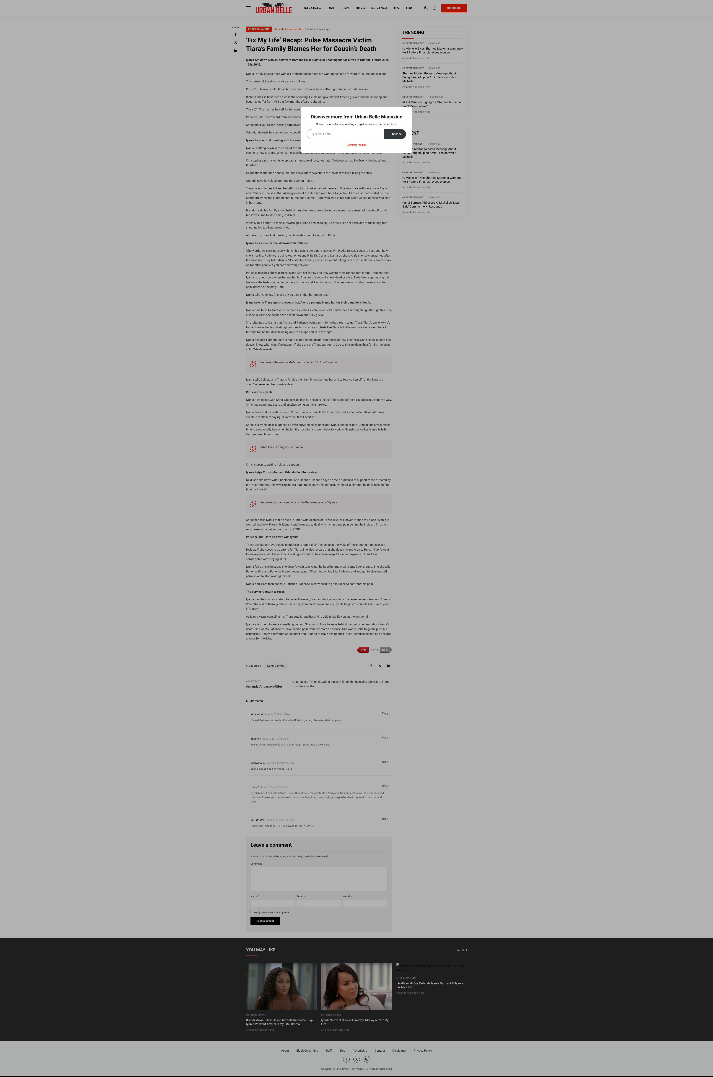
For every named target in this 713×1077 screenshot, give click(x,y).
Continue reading (356, 144)
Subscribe (395, 134)
